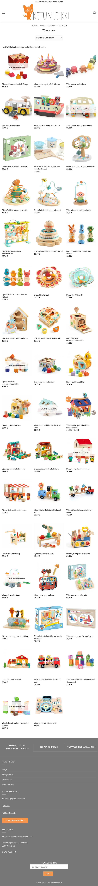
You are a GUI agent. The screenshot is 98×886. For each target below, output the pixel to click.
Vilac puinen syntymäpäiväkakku (47, 84)
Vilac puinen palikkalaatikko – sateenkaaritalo (78, 426)
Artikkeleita (7, 779)
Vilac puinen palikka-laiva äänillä (47, 125)
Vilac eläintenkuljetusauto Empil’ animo (79, 511)
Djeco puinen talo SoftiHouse (13, 469)
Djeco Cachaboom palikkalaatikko (47, 338)
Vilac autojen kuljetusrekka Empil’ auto (47, 680)
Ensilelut (52, 26)
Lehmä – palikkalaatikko (11, 425)
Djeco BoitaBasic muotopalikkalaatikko (10, 382)
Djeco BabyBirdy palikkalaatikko (15, 338)
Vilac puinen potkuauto (11, 125)
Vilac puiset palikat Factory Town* (79, 636)
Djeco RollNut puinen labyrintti (14, 210)
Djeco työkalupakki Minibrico (78, 554)
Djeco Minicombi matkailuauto (14, 510)
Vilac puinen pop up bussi (44, 595)
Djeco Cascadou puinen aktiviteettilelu (11, 252)
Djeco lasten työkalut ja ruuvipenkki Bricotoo (48, 637)
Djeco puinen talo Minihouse (77, 469)
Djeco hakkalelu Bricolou (44, 554)
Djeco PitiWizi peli (41, 295)
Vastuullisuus (8, 784)
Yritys (4, 769)
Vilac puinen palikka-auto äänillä (79, 125)
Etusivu (34, 26)
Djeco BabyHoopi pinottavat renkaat (48, 251)
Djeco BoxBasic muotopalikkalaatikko (74, 339)
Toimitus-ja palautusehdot (13, 798)
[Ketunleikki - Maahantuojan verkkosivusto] (49, 13)
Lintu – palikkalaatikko (75, 382)
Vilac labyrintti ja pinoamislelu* (78, 210)
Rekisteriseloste (9, 813)
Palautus (6, 806)
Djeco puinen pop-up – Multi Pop (15, 636)
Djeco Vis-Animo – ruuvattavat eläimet (14, 296)
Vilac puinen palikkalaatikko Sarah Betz (47, 426)
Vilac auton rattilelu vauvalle (45, 723)
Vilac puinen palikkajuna (76, 84)
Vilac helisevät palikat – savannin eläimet (15, 724)
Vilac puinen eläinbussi (11, 595)
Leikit (42, 26)
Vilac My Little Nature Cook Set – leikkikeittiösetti (47, 167)
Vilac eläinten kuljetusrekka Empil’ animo (47, 511)
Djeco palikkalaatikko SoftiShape (15, 84)
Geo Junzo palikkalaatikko (44, 382)
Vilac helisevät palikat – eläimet (14, 167)
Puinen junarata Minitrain (12, 680)
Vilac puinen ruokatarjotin (76, 595)
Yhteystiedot (7, 774)
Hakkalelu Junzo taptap (11, 554)
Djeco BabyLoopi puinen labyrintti (47, 210)
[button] (3, 13)
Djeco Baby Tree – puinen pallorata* (80, 167)
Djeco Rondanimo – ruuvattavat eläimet (79, 252)
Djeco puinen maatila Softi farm (46, 469)
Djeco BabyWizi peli (74, 295)
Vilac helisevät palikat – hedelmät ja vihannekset (80, 680)
